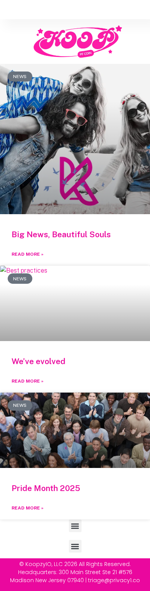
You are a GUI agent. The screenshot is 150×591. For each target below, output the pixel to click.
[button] (75, 525)
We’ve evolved (38, 361)
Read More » (27, 254)
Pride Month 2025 (46, 488)
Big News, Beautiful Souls (61, 234)
